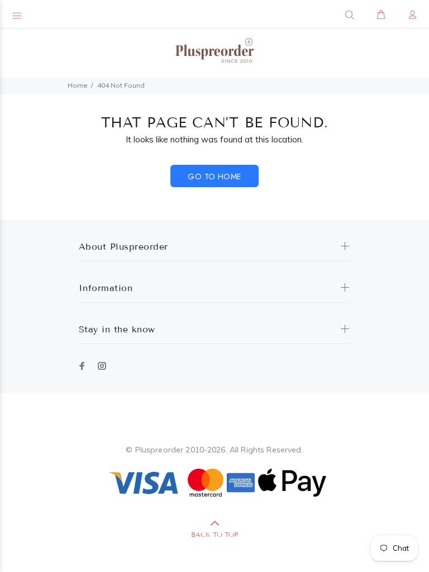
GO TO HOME (214, 176)
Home (78, 85)
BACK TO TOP (214, 534)
